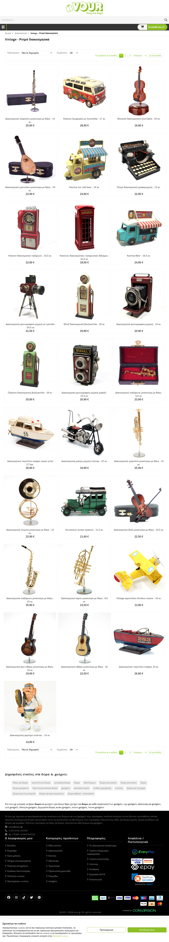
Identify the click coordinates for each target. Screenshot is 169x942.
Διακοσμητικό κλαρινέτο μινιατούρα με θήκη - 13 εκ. (30, 120)
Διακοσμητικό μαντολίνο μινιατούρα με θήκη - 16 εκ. (30, 189)
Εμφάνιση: (62, 52)
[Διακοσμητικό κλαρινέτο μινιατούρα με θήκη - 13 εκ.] (30, 90)
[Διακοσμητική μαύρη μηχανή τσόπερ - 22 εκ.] (84, 433)
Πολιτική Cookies (60, 936)
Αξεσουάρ (53, 861)
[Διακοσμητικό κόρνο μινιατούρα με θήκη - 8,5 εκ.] (84, 570)
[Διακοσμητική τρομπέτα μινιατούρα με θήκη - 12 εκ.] (139, 433)
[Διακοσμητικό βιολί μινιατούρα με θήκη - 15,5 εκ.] (139, 501)
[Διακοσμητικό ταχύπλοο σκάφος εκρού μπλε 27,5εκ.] (30, 433)
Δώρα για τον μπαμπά (24, 793)
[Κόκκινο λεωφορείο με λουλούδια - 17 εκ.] (84, 90)
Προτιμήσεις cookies (18, 881)
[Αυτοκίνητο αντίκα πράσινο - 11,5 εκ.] (84, 501)
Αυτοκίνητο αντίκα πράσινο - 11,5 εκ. (84, 529)
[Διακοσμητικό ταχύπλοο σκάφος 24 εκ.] (139, 638)
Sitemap (93, 864)
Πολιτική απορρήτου (17, 866)
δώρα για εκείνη (128, 782)
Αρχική (8, 33)
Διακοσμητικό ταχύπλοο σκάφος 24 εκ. (139, 666)
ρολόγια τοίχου (81, 788)
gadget (74, 804)
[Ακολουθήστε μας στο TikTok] (24, 897)
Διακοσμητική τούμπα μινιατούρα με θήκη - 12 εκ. (30, 531)
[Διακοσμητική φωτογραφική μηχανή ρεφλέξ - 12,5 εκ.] (84, 364)
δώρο (143, 782)
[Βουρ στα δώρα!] (84, 7)
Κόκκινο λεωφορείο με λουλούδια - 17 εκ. (84, 118)
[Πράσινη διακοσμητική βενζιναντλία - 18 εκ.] (30, 364)
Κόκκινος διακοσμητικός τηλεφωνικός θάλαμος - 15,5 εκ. (84, 257)
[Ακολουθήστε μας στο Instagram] (16, 897)
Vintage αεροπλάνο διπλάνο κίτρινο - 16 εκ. (138, 598)
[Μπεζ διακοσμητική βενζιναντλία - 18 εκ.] (84, 296)
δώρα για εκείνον (108, 782)
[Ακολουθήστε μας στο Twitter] (31, 897)
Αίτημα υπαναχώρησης (19, 861)
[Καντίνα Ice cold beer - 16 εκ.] (84, 159)
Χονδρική (94, 869)
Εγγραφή (12, 850)
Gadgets (52, 881)
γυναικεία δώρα (62, 782)
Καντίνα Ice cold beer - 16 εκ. (84, 187)
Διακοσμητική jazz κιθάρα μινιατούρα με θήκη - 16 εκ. (30, 668)
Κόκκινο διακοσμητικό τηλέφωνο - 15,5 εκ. (30, 255)
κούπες (119, 788)
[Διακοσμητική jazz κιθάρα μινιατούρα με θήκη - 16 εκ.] (30, 638)
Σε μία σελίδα (155, 55)
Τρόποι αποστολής (99, 859)
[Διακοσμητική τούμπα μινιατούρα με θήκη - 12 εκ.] (30, 501)
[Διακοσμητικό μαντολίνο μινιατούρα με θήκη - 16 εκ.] (30, 159)
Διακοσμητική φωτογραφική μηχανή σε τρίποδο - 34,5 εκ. (30, 326)
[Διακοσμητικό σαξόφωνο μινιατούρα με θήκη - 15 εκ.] (30, 570)
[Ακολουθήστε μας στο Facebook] (8, 897)
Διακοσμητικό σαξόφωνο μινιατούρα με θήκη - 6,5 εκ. (139, 394)
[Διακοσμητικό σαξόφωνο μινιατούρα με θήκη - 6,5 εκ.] (139, 364)
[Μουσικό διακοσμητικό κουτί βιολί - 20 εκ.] (139, 90)
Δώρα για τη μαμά (136, 788)
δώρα (77, 782)
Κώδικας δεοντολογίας (18, 871)
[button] (166, 20)
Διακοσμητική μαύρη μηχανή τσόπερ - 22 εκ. (84, 461)
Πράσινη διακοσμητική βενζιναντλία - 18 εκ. (30, 392)
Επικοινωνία (95, 879)
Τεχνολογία (54, 866)
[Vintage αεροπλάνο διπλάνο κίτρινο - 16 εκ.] (139, 570)
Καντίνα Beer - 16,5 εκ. (139, 255)
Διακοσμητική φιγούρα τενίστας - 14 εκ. (30, 735)
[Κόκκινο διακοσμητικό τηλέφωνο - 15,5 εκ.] (30, 227)
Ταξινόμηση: (13, 52)
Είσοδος (11, 845)
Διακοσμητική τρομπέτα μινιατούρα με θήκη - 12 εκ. (139, 463)
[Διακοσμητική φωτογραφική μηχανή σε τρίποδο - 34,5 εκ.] (30, 296)
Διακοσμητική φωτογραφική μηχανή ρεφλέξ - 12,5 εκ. (84, 394)
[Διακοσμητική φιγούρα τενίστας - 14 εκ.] (30, 707)
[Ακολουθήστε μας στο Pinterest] (39, 897)
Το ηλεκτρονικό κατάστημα (102, 845)
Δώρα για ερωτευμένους (51, 793)
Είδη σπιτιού (54, 845)
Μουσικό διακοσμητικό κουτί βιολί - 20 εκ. (138, 118)
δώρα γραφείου (21, 788)
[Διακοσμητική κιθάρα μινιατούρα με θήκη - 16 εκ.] (84, 638)
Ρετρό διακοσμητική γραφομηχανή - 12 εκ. (139, 187)
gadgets (65, 788)
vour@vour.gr (16, 826)
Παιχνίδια (53, 876)
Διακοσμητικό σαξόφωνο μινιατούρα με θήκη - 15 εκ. (30, 600)
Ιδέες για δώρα (20, 782)
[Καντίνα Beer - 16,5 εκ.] (139, 227)
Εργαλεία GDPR (97, 874)
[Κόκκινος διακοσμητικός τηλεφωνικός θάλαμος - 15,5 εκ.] (84, 227)
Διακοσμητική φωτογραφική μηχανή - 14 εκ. (138, 324)
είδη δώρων (90, 782)
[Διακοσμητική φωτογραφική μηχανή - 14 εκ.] (139, 296)
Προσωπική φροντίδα (59, 871)
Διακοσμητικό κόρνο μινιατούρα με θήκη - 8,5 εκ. (84, 600)
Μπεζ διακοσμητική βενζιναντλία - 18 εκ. (84, 324)
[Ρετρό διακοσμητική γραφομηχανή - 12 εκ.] (139, 159)
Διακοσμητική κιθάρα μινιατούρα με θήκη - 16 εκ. (84, 668)
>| (145, 55)
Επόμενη (138, 55)
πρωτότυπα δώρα (41, 782)
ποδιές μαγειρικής (102, 788)
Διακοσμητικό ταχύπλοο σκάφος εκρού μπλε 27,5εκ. (30, 463)
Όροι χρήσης (13, 855)
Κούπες (52, 855)
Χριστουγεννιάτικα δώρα (45, 788)
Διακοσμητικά (21, 33)
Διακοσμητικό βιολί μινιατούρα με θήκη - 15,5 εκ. (139, 529)
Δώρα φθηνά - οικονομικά (81, 793)
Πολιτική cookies (16, 876)
